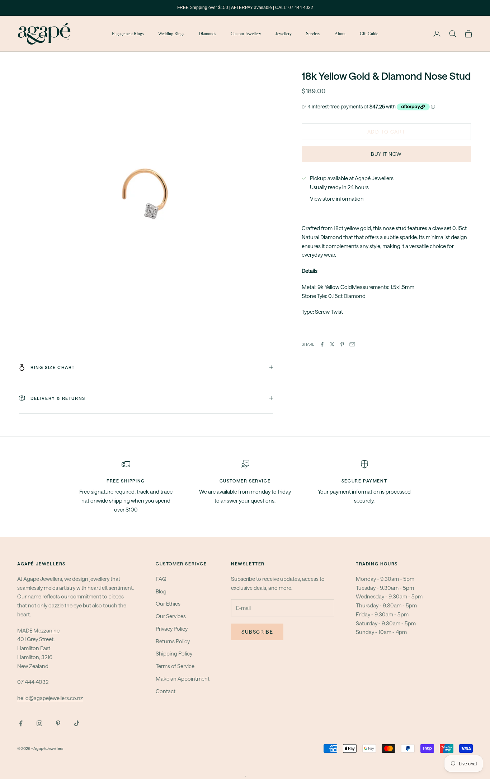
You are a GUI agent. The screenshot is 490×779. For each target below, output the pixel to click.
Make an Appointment (182, 678)
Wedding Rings (171, 33)
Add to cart (386, 132)
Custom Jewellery (246, 33)
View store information (337, 198)
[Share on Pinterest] (342, 344)
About (340, 33)
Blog (161, 591)
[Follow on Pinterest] (58, 723)
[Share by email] (352, 344)
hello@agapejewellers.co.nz (50, 698)
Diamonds (207, 33)
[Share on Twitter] (332, 344)
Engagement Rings (128, 33)
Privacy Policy (172, 628)
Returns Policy (173, 641)
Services (313, 33)
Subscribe (257, 632)
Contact (165, 691)
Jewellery (283, 33)
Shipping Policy (174, 653)
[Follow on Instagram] (39, 723)
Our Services (171, 616)
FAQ (161, 578)
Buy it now (386, 154)
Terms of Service (175, 666)
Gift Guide (369, 33)
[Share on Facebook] (322, 344)
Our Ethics (168, 603)
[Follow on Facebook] (20, 723)
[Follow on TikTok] (76, 723)
